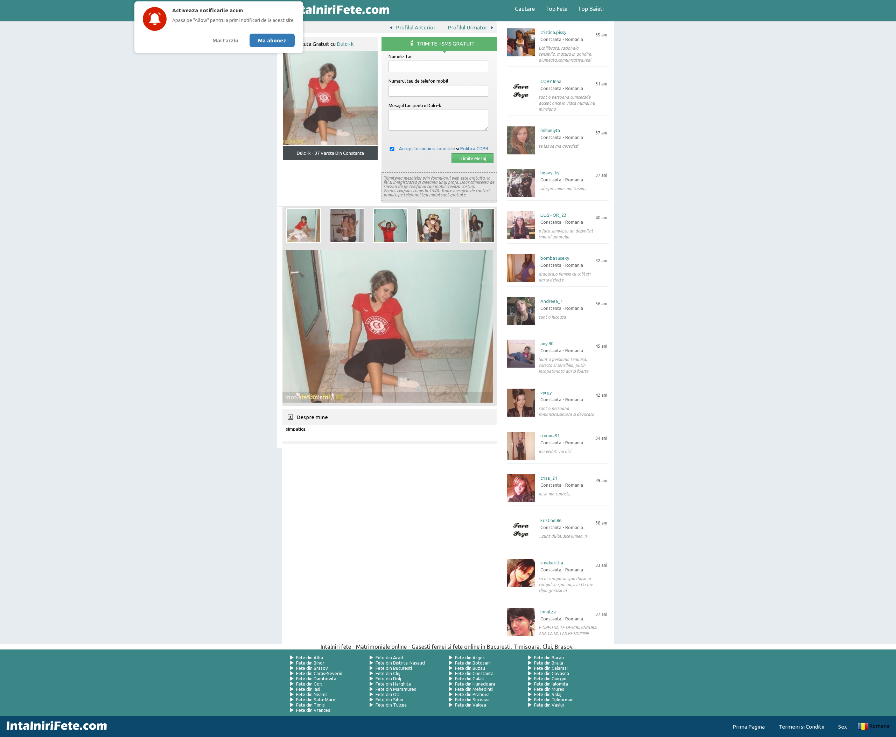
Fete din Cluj (388, 673)
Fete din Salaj (547, 694)
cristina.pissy (553, 32)
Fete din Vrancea (313, 710)
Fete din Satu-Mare (315, 699)
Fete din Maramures (396, 689)
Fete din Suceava (472, 699)
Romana (879, 726)
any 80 (546, 343)
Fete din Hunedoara (475, 683)
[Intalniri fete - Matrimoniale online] (54, 726)
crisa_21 (548, 478)
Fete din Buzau (470, 668)
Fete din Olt (387, 694)
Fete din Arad (389, 657)
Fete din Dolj (388, 678)
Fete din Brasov (312, 668)
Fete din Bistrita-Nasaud (400, 662)
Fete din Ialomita (551, 683)
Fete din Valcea (470, 704)
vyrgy (546, 392)
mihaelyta (550, 130)
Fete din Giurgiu (550, 678)
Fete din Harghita (393, 683)
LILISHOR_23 (553, 215)
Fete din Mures (549, 689)
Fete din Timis (310, 704)
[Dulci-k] (303, 225)
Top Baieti (591, 9)
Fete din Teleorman (554, 699)
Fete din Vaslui (549, 704)
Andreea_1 (551, 301)
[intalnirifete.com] (337, 11)
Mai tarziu (225, 40)
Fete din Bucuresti (394, 668)
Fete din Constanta (474, 673)
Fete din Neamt (311, 694)
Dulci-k (345, 44)
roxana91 (550, 435)
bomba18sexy (554, 258)
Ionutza (548, 612)
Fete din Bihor (310, 662)
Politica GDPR (474, 148)
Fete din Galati (469, 678)
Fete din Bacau (549, 657)
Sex (842, 727)
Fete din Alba (309, 657)
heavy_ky (549, 173)
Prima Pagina (749, 727)
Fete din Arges (470, 657)
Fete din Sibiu (389, 699)
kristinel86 (550, 520)
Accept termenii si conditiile (427, 148)
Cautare (525, 9)
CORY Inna (550, 81)
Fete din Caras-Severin (319, 673)
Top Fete (556, 9)
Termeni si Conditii (801, 727)
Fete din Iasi (308, 689)
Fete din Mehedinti (474, 689)
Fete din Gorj (309, 683)
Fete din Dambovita (316, 678)
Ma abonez (272, 40)
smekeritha (551, 563)
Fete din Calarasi (551, 668)
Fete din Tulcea (391, 704)
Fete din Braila (548, 662)
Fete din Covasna (551, 673)
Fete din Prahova (472, 694)
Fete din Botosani (473, 662)
